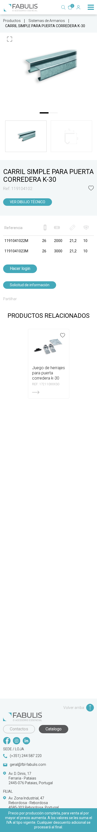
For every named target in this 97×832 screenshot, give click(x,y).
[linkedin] (26, 741)
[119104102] (48, 67)
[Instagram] (16, 741)
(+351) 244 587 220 (26, 756)
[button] (91, 188)
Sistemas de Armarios (46, 21)
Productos (12, 21)
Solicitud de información (29, 285)
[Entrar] (78, 7)
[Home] (21, 7)
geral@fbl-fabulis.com (28, 764)
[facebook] (6, 741)
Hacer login (20, 268)
